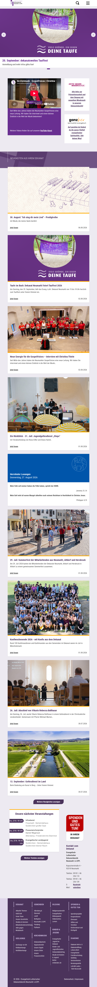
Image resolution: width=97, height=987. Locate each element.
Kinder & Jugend (56, 931)
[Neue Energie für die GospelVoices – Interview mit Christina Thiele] (48, 329)
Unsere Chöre (38, 950)
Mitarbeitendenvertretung (24, 925)
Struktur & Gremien (22, 922)
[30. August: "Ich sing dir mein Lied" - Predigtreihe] (48, 190)
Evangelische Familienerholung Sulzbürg (76, 955)
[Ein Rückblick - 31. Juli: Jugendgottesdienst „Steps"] (48, 404)
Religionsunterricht (58, 911)
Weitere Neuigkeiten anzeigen (48, 802)
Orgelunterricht (39, 945)
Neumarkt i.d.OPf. (40, 922)
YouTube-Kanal (46, 131)
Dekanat (19, 904)
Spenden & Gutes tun (75, 906)
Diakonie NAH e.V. (77, 944)
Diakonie (75, 938)
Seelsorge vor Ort (21, 945)
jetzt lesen (14, 228)
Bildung (56, 904)
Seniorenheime (76, 960)
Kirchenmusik (40, 935)
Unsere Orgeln (38, 948)
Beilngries (37, 919)
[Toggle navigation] (88, 3)
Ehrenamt (74, 919)
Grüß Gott (19, 913)
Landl (36, 916)
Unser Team (20, 916)
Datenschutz (69, 979)
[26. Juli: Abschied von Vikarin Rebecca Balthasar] (48, 683)
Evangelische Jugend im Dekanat (56, 941)
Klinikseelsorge (21, 948)
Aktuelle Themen (21, 911)
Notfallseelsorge (21, 950)
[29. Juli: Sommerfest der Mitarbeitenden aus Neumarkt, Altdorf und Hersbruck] (48, 532)
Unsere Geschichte (22, 919)
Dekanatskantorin (40, 942)
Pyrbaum (37, 927)
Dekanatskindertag (58, 952)
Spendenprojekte (76, 914)
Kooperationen (75, 917)
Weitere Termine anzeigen (34, 858)
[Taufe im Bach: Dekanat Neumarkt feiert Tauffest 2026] (48, 258)
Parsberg (37, 924)
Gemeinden (39, 904)
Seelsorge (20, 938)
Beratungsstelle (76, 963)
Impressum (79, 979)
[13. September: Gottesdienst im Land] (48, 754)
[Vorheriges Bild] (3, 35)
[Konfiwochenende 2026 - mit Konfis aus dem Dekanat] (48, 607)
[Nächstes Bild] (93, 35)
